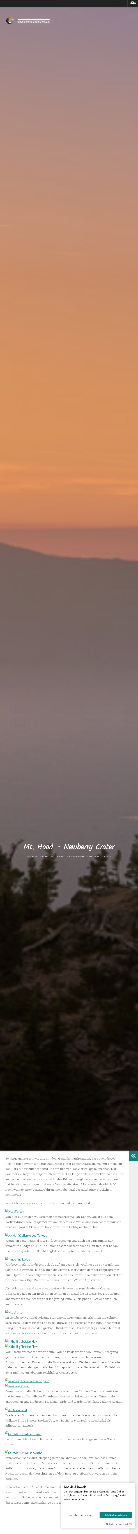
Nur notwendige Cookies (80, 1514)
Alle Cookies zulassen (116, 1514)
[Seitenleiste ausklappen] (133, 1156)
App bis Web (128, 1524)
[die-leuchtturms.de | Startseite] (9, 20)
